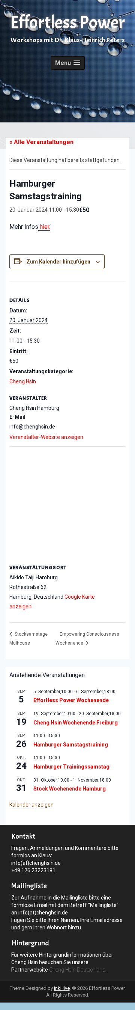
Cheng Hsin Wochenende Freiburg (75, 723)
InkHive (62, 988)
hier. (44, 226)
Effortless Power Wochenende (71, 700)
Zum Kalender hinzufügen (58, 262)
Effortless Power (67, 22)
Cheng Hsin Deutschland (77, 970)
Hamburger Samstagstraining (70, 745)
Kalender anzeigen (31, 805)
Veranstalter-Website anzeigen (46, 437)
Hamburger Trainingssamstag (71, 767)
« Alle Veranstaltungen (41, 142)
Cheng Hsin (22, 381)
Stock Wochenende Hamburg (69, 789)
